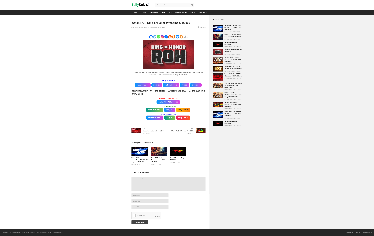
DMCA (358, 232)
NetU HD (156, 85)
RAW (144, 12)
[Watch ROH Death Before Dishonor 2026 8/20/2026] (218, 37)
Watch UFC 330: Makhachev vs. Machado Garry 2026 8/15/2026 (232, 95)
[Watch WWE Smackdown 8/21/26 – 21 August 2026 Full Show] (218, 28)
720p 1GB (169, 110)
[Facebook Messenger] (177, 36)
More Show (203, 12)
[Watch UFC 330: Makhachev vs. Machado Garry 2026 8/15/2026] (218, 95)
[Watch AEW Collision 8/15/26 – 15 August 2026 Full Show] (218, 104)
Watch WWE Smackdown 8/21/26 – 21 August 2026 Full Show (139, 160)
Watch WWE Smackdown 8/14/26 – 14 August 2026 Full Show (232, 113)
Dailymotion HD (171, 85)
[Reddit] (170, 36)
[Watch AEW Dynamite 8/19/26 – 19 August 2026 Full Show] (218, 60)
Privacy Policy (367, 232)
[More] (181, 36)
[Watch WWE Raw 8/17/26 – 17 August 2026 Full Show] (218, 77)
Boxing (193, 12)
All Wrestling (134, 27)
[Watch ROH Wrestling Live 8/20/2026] (218, 52)
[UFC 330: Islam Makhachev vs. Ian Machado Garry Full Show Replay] (218, 85)
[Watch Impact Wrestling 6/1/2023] (149, 131)
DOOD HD (196, 85)
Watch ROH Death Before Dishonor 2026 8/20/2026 (158, 160)
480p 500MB (183, 110)
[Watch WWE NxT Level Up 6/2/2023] (188, 131)
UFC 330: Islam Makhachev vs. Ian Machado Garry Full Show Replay (233, 85)
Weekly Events (157, 27)
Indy (140, 27)
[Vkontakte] (166, 36)
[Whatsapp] (158, 36)
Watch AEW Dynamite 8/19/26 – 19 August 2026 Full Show (232, 59)
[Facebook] (151, 36)
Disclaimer (349, 232)
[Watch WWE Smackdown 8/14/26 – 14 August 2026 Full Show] (218, 114)
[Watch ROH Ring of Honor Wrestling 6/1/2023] (139, 151)
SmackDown (154, 12)
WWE (135, 12)
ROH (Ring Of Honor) (147, 27)
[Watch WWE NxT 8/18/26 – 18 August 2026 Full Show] (218, 69)
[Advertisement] (228, 158)
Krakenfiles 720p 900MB (168, 102)
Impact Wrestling (181, 12)
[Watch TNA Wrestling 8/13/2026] (218, 123)
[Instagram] (162, 36)
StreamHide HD (143, 85)
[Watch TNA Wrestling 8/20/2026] (218, 44)
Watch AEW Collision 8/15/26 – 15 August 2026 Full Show (232, 104)
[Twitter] (154, 36)
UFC (170, 12)
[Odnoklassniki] (173, 36)
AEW (163, 12)
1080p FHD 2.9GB (154, 110)
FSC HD (184, 85)
